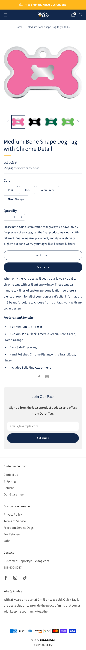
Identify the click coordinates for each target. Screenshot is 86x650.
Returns (9, 488)
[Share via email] (47, 376)
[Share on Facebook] (39, 376)
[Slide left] (8, 122)
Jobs (7, 541)
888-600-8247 (13, 567)
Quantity (10, 210)
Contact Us (11, 475)
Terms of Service (15, 521)
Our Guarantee (14, 494)
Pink (10, 190)
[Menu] (6, 15)
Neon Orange (16, 199)
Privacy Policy (13, 514)
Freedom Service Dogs (19, 528)
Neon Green (47, 190)
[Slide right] (77, 122)
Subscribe (43, 438)
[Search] (80, 15)
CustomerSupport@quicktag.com (26, 561)
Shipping (8, 168)
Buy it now (43, 267)
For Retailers (12, 534)
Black (27, 190)
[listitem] (43, 5)
